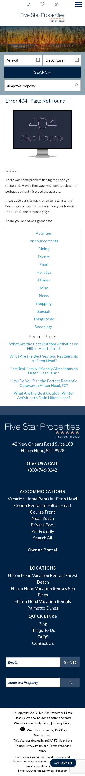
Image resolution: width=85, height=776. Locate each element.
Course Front (42, 511)
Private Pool (42, 524)
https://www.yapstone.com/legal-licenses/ (42, 770)
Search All (42, 537)
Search (42, 72)
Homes (44, 280)
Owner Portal (42, 549)
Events (44, 256)
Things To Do (43, 630)
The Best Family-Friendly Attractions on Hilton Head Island (44, 371)
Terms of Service (60, 746)
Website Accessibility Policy (32, 723)
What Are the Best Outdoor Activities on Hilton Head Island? (43, 346)
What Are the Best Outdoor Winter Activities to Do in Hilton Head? (44, 395)
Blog (42, 623)
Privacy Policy (62, 723)
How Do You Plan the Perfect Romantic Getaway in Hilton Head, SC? (43, 383)
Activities (44, 233)
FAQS (42, 636)
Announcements (44, 240)
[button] (78, 4)
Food (43, 264)
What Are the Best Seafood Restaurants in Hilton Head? (44, 358)
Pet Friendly (42, 531)
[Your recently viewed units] (56, 4)
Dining (43, 248)
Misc (44, 287)
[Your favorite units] (42, 4)
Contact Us (43, 643)
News (44, 295)
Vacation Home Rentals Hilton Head (42, 498)
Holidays (43, 272)
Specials (44, 311)
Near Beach (42, 518)
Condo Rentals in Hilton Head (42, 505)
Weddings (44, 326)
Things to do (43, 318)
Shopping (44, 303)
